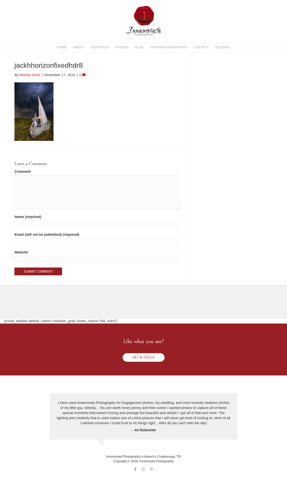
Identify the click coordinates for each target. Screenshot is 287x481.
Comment (22, 171)
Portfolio (100, 47)
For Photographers (168, 47)
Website (21, 252)
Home (62, 47)
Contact (201, 47)
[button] (144, 357)
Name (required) (27, 217)
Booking (222, 47)
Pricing (121, 47)
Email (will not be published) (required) (46, 234)
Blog (139, 47)
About (78, 47)
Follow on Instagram (146, 305)
